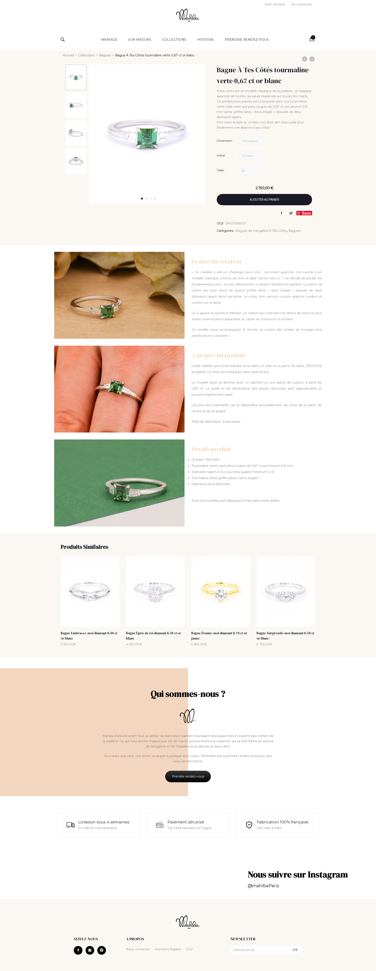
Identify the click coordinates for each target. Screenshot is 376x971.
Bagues (105, 55)
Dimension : (225, 140)
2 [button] (146, 198)
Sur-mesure (139, 40)
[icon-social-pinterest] (101, 950)
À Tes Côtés (278, 231)
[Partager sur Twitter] (291, 213)
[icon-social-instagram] (90, 950)
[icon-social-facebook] (78, 950)
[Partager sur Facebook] (281, 213)
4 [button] (155, 198)
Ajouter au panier (264, 199)
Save (306, 213)
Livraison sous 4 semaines (103, 822)
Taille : (221, 170)
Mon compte (275, 4)
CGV (189, 949)
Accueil (68, 55)
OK (295, 950)
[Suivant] (312, 59)
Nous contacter (138, 949)
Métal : (221, 155)
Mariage (109, 40)
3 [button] (150, 198)
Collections (174, 40)
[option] (76, 77)
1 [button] (142, 198)
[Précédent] (304, 59)
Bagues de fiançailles (252, 231)
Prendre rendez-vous (247, 40)
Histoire (205, 40)
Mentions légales (168, 949)
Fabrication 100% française (283, 822)
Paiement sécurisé (186, 822)
